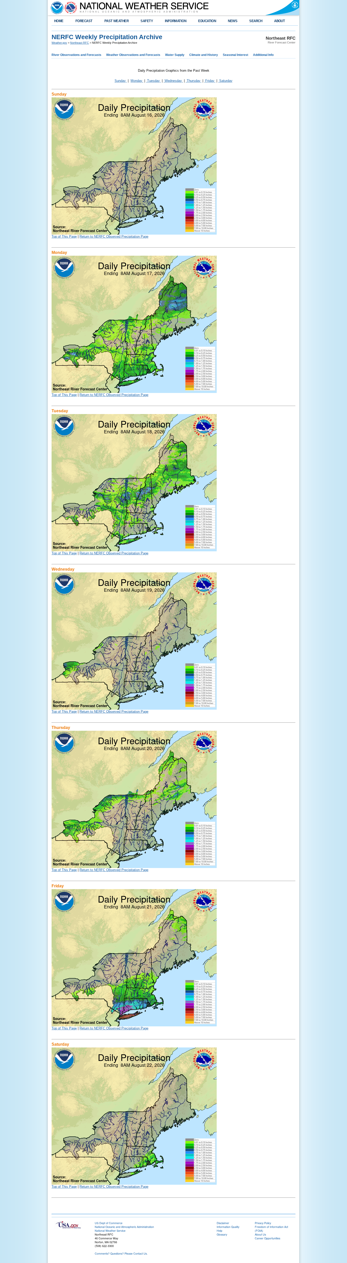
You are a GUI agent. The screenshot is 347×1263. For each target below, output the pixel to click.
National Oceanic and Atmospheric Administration (124, 1227)
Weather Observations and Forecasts (133, 55)
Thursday (193, 81)
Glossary (222, 1234)
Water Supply (174, 55)
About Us (260, 1234)
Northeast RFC (79, 42)
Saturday (225, 81)
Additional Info (263, 55)
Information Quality (228, 1227)
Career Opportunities (267, 1238)
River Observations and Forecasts (76, 55)
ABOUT (279, 21)
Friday (209, 81)
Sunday (121, 81)
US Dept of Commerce (108, 1223)
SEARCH (255, 21)
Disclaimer (223, 1223)
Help (219, 1230)
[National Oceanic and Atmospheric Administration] (56, 7)
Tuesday (153, 81)
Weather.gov (59, 42)
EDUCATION (207, 21)
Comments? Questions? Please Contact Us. (121, 1253)
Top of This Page (64, 236)
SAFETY (146, 21)
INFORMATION (175, 21)
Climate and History (203, 55)
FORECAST (83, 21)
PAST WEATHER (116, 21)
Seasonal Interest (235, 55)
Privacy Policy (263, 1223)
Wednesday (173, 81)
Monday (137, 81)
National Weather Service (110, 1230)
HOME (59, 21)
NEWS (232, 21)
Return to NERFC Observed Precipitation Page (114, 236)
